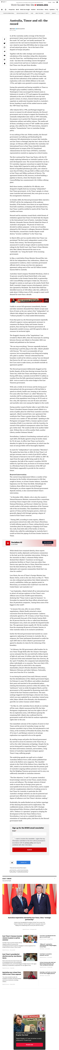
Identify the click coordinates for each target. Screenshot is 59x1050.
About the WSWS (39, 13)
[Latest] (5, 10)
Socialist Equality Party (22, 13)
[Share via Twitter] (5, 43)
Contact (49, 2)
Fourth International (8, 13)
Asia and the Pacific (22, 871)
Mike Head (12, 28)
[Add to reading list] (5, 64)
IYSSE (32, 13)
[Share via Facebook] (5, 39)
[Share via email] (5, 55)
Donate (54, 13)
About (54, 2)
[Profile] (57, 2)
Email (14, 831)
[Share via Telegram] (5, 51)
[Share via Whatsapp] (5, 47)
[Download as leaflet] (5, 59)
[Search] (57, 10)
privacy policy (29, 843)
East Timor (13, 871)
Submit (29, 849)
